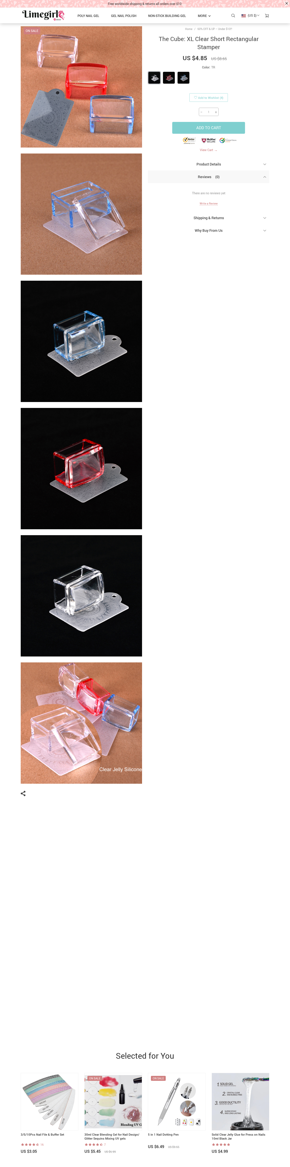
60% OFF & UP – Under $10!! (214, 29)
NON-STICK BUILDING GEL (167, 16)
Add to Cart (208, 127)
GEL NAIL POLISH (123, 16)
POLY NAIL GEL (88, 16)
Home (188, 29)
